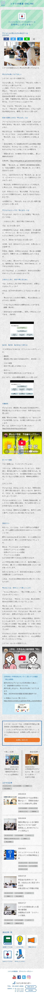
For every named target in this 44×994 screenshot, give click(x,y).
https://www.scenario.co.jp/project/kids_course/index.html (24, 701)
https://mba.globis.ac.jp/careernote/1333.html (25, 161)
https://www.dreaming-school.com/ (14, 428)
